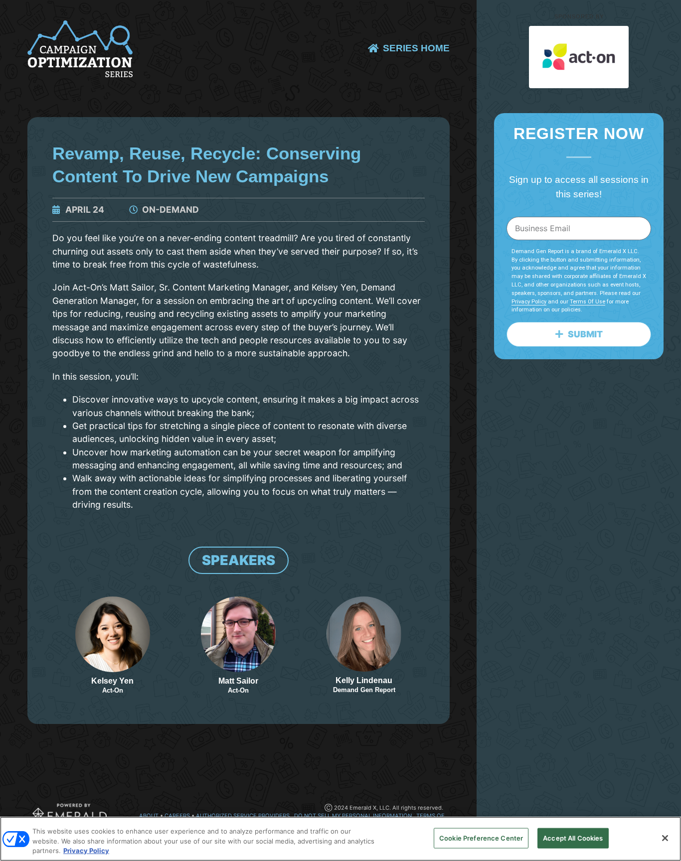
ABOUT (149, 815)
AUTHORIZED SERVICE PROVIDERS (243, 815)
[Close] (665, 838)
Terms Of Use (587, 301)
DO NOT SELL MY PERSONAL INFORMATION (353, 815)
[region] (340, 839)
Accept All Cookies (573, 838)
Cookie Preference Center (481, 838)
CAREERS (178, 815)
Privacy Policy (528, 301)
